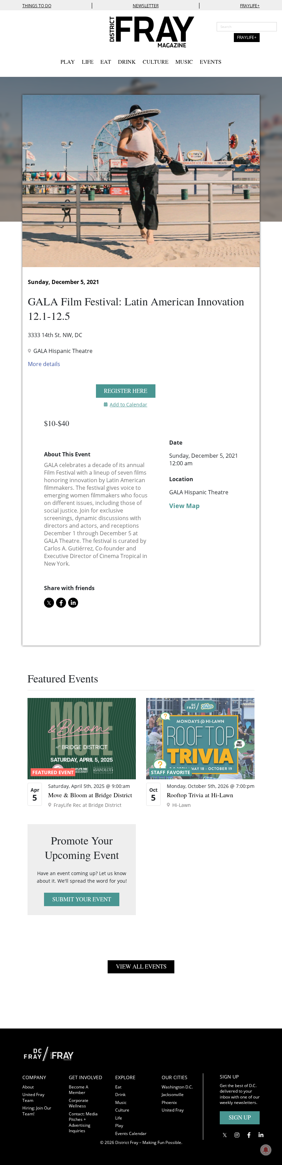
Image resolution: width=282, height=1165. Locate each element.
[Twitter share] (49, 603)
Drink (127, 61)
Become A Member (78, 1090)
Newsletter (146, 6)
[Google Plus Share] (237, 1135)
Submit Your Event (81, 899)
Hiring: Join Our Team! (36, 1111)
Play (68, 61)
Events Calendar (131, 1133)
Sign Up (240, 1117)
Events (210, 61)
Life (88, 61)
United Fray (173, 1110)
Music (184, 61)
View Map (184, 506)
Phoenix (169, 1102)
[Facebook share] (61, 603)
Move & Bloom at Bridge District (90, 795)
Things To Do (36, 6)
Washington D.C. (177, 1087)
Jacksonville (173, 1094)
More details (44, 364)
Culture (156, 61)
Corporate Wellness (78, 1103)
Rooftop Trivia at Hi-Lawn (200, 795)
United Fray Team (33, 1097)
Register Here (125, 391)
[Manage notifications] (265, 1149)
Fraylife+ (250, 6)
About (28, 1087)
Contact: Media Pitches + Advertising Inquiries (83, 1122)
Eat (105, 61)
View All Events (141, 966)
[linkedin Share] (73, 603)
